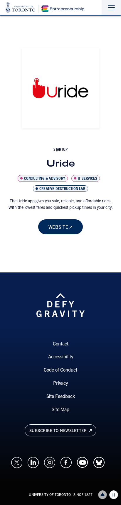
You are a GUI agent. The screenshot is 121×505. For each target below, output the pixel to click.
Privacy (60, 383)
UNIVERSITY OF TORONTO (50, 494)
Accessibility (60, 356)
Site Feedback (60, 396)
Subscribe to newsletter (58, 430)
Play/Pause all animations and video (113, 494)
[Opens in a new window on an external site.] (16, 462)
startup (60, 149)
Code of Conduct (60, 369)
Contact (60, 343)
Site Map (60, 409)
